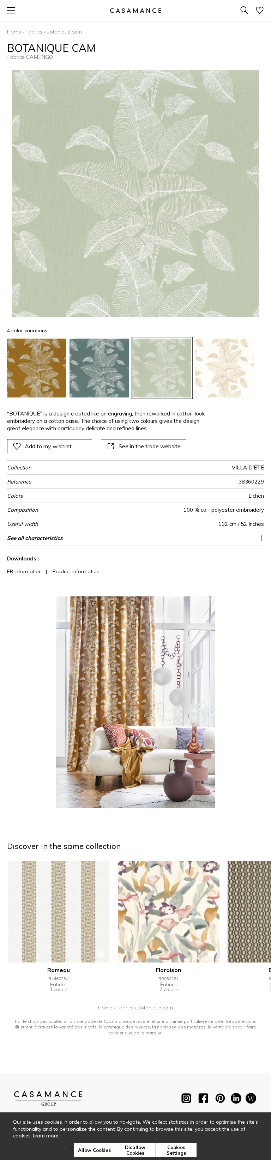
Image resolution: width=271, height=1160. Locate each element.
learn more (46, 1135)
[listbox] (135, 368)
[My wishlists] (259, 11)
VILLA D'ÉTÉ (248, 467)
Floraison (168, 969)
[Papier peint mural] (251, 1099)
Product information (76, 571)
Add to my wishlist (48, 446)
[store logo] (135, 10)
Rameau (58, 969)
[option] (36, 368)
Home (14, 32)
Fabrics (33, 32)
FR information (24, 571)
